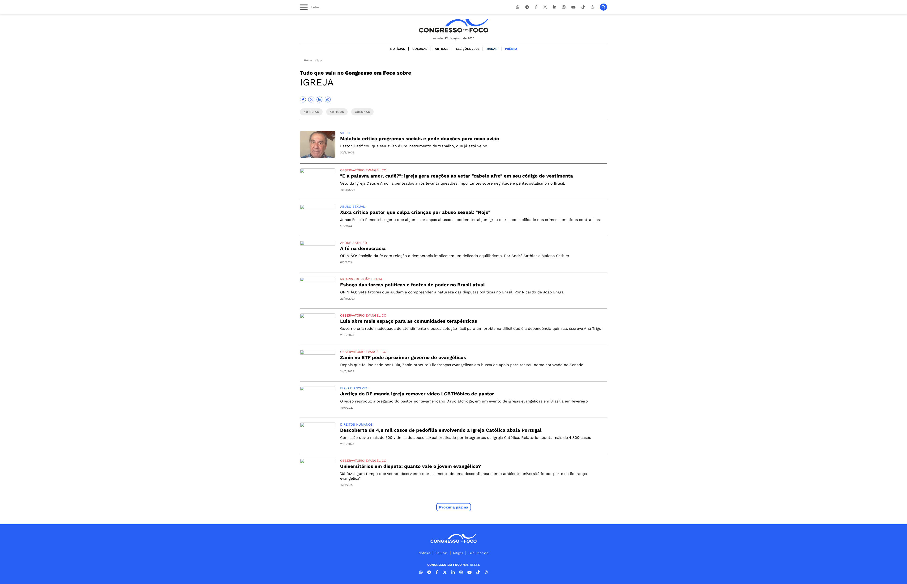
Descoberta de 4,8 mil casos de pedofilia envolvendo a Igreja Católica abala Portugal (441, 430)
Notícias (397, 49)
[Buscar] (603, 7)
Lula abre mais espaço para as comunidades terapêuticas (408, 321)
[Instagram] (563, 7)
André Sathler (353, 243)
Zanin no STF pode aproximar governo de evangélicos (403, 357)
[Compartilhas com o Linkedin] (319, 99)
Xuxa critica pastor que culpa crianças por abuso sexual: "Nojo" (415, 212)
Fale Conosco (478, 553)
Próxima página (453, 507)
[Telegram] (527, 7)
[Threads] (592, 7)
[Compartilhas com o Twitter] (311, 99)
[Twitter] (545, 7)
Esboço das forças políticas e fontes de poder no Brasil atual (412, 285)
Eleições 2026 (467, 49)
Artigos (441, 49)
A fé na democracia (363, 248)
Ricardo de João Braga (361, 279)
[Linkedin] (554, 7)
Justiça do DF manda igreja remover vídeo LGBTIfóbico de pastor (417, 394)
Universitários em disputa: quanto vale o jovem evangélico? (410, 466)
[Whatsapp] (517, 7)
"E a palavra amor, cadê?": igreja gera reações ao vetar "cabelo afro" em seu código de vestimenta (456, 176)
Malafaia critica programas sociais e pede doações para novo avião (419, 138)
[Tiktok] (583, 7)
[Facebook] (536, 7)
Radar (492, 49)
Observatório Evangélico (363, 170)
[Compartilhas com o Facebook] (303, 99)
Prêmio (511, 49)
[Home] (453, 26)
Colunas (419, 49)
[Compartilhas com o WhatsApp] (328, 99)
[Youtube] (573, 7)
